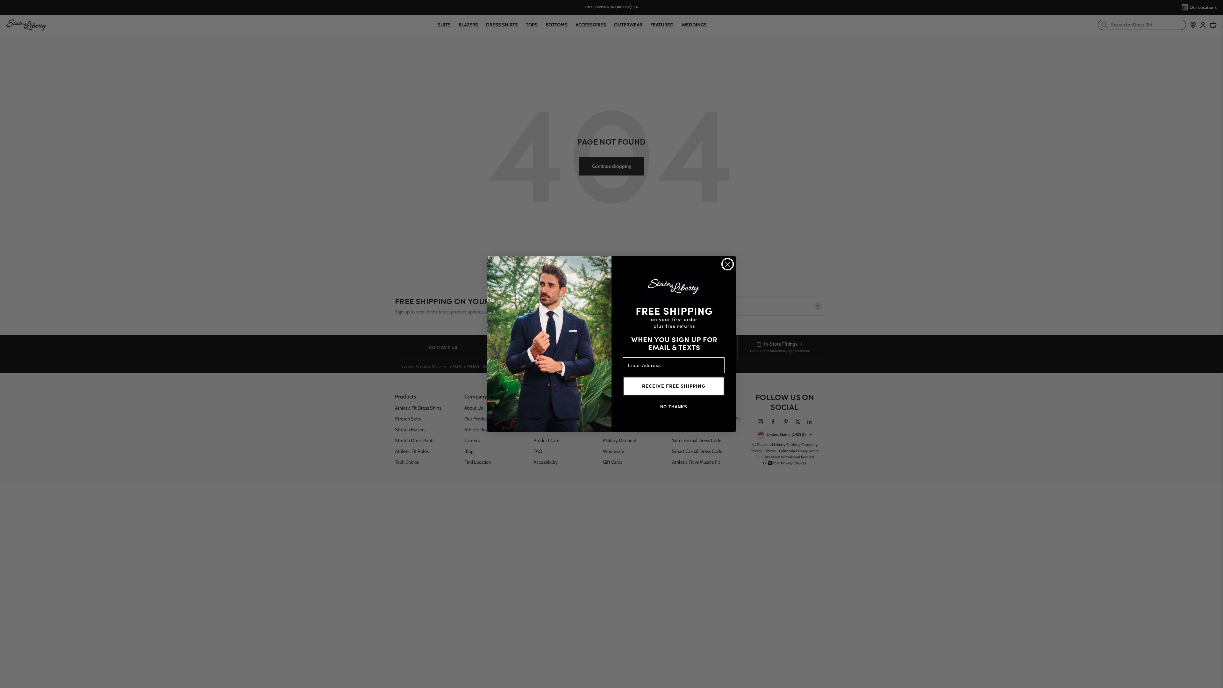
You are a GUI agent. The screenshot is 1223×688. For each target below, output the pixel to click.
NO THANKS (673, 407)
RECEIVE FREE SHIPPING (673, 386)
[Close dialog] (727, 264)
